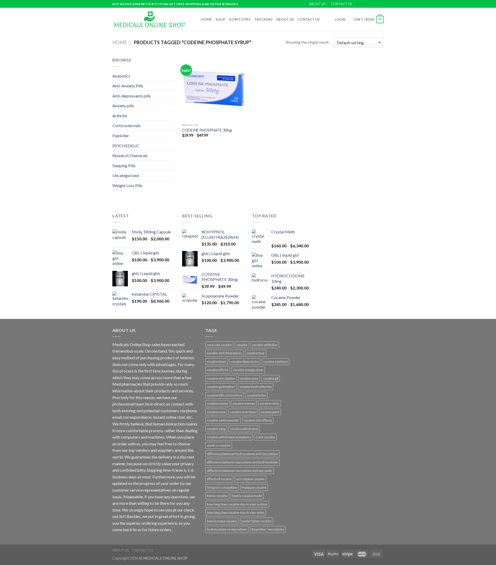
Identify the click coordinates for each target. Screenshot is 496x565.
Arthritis (119, 115)
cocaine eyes (249, 378)
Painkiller (120, 135)
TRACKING (263, 19)
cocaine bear (255, 353)
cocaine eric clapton (221, 378)
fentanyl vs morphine (222, 487)
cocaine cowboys (275, 362)
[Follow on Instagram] (371, 4)
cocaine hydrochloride (255, 387)
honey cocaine (217, 496)
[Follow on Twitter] (376, 4)
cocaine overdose (243, 412)
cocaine (241, 345)
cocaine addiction (264, 345)
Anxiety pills (123, 105)
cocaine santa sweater (223, 420)
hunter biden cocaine (257, 521)
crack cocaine (265, 437)
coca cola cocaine (219, 345)
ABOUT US (317, 4)
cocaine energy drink (248, 370)
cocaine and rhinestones (224, 353)
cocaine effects (217, 370)
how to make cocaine (222, 521)
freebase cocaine (254, 487)
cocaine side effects (258, 420)
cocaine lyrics (256, 395)
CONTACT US (341, 4)
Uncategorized (125, 175)
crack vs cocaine (218, 445)
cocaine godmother (221, 387)
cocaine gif (270, 378)
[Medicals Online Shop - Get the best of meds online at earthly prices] (149, 19)
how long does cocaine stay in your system (237, 504)
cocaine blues (216, 362)
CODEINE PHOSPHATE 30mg (207, 130)
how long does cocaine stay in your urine (235, 512)
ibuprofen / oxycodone (268, 529)
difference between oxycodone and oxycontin (239, 471)
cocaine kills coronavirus (224, 395)
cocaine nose (216, 412)
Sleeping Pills (124, 165)
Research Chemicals (130, 155)
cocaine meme (217, 403)
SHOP (220, 19)
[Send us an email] (381, 4)
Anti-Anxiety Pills (127, 85)
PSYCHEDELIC (126, 145)
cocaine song (216, 429)
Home (206, 19)
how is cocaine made (247, 496)
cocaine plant (269, 412)
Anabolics (121, 75)
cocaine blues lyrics (245, 362)
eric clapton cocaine (250, 479)
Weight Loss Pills (127, 185)
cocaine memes (244, 403)
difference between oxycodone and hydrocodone (242, 462)
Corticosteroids (126, 125)
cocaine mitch (269, 403)
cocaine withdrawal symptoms (229, 437)
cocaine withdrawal (244, 429)
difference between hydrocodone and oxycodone (242, 454)
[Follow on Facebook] (366, 4)
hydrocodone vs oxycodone (227, 529)
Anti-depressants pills (131, 95)
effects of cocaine (219, 479)
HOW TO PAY (240, 19)
